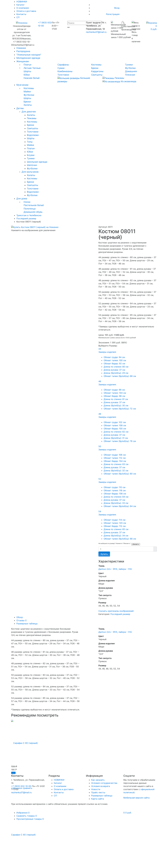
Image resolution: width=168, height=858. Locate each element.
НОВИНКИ (59, 780)
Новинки (21, 48)
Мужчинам (22, 85)
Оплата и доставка (26, 11)
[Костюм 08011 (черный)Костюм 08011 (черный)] (34, 227)
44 (117, 362)
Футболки (130, 68)
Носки (27, 202)
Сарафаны (63, 64)
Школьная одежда (37, 162)
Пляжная (130, 74)
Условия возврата (100, 786)
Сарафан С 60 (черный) (23, 834)
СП (18, 17)
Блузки (30, 155)
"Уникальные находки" (28, 54)
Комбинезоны (64, 71)
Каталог (20, 4)
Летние (28, 68)
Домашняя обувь (33, 212)
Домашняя (131, 71)
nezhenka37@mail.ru (96, 32)
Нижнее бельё (32, 78)
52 (117, 492)
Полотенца (30, 208)
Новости (95, 789)
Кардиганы (97, 71)
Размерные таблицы (27, 623)
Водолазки (33, 135)
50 (117, 460)
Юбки (27, 74)
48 (117, 427)
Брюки (94, 68)
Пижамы (119, 78)
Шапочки (32, 165)
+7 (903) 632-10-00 (21, 786)
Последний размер (120, 614)
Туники (129, 64)
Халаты (28, 105)
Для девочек (29, 111)
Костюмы (96, 64)
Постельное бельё (34, 205)
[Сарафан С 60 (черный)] (24, 741)
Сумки (60, 68)
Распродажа (23, 51)
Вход (116, 8)
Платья (27, 64)
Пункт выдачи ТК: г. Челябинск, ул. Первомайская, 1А (96, 25)
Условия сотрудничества (104, 783)
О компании (22, 8)
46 (117, 395)
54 (117, 525)
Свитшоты (96, 74)
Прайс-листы (98, 792)
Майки (27, 91)
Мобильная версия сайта (136, 797)
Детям (20, 108)
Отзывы (21, 620)
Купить (104, 554)
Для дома (21, 198)
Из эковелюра (128, 81)
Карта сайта (97, 798)
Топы (30, 141)
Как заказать (98, 780)
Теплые (36, 68)
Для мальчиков (30, 171)
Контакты (21, 14)
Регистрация (112, 14)
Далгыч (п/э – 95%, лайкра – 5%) (115, 569)
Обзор (19, 617)
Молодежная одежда (28, 58)
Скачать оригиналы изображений (116, 611)
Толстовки (63, 74)
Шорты (27, 71)
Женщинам (22, 61)
